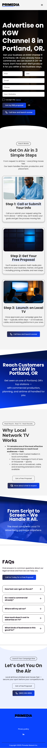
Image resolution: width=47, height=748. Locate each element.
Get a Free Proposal (23, 478)
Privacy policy (23, 729)
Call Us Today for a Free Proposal (19, 577)
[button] (42, 5)
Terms (18, 100)
